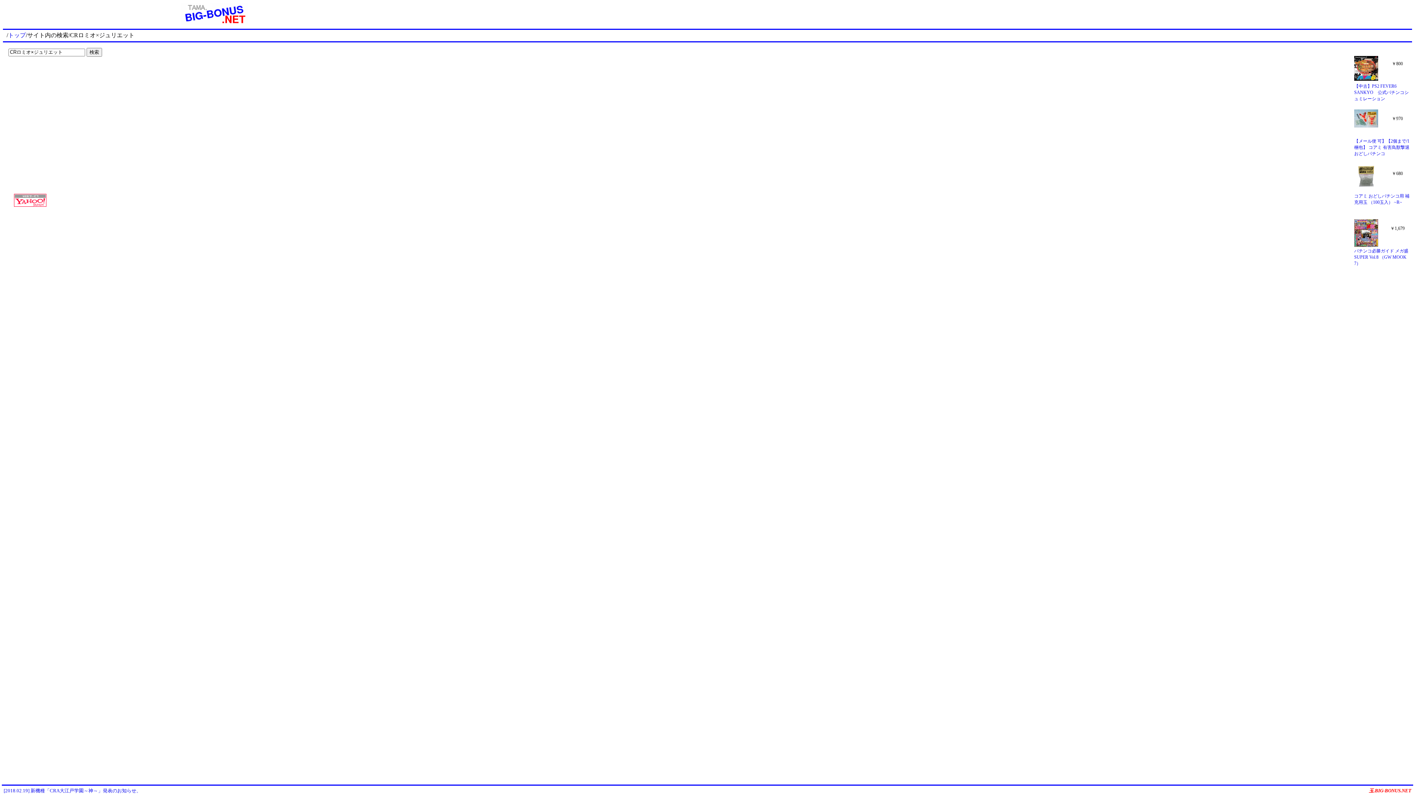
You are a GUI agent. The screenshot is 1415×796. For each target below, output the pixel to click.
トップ (17, 35)
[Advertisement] (51, 74)
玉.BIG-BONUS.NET (1390, 790)
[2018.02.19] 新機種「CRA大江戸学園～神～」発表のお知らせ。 (72, 790)
